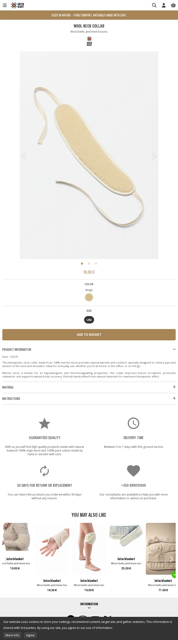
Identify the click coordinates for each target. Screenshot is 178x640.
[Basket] (173, 5)
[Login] (163, 5)
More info (12, 635)
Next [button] (153, 155)
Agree (30, 635)
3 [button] (96, 263)
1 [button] (82, 263)
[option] (89, 155)
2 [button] (89, 263)
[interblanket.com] (17, 7)
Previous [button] (24, 155)
